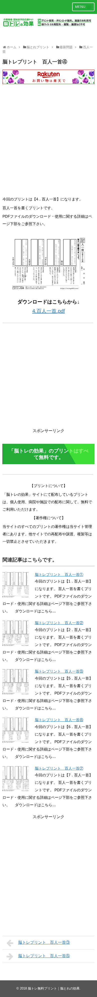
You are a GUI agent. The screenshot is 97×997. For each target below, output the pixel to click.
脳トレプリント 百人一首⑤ (59, 671)
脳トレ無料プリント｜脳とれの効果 (54, 988)
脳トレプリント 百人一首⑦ (59, 768)
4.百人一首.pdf (48, 311)
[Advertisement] (48, 144)
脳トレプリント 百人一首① (59, 574)
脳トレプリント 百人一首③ (44, 942)
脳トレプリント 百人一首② (59, 623)
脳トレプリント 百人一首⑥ (59, 720)
